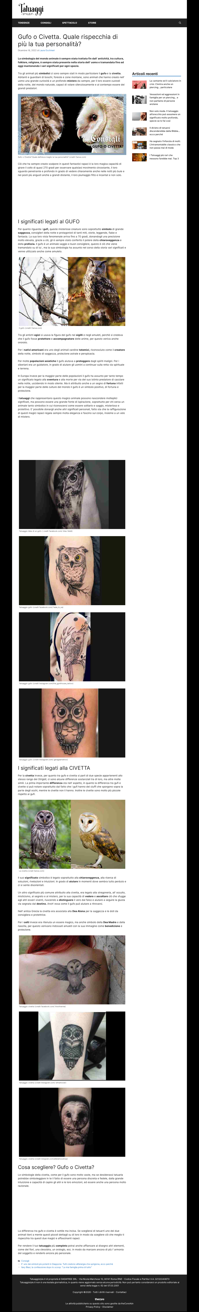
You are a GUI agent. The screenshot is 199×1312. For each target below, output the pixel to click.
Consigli (46, 22)
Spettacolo (69, 22)
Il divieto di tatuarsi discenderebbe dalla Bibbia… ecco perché (165, 131)
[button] (180, 22)
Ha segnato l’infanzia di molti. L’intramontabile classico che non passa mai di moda (165, 144)
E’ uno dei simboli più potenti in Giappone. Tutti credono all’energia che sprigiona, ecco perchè (67, 1264)
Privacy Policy (93, 1306)
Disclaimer (107, 1306)
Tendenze (24, 22)
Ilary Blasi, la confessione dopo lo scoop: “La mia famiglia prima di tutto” (56, 1267)
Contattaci (121, 1292)
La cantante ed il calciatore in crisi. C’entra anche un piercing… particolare (165, 84)
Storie (92, 22)
